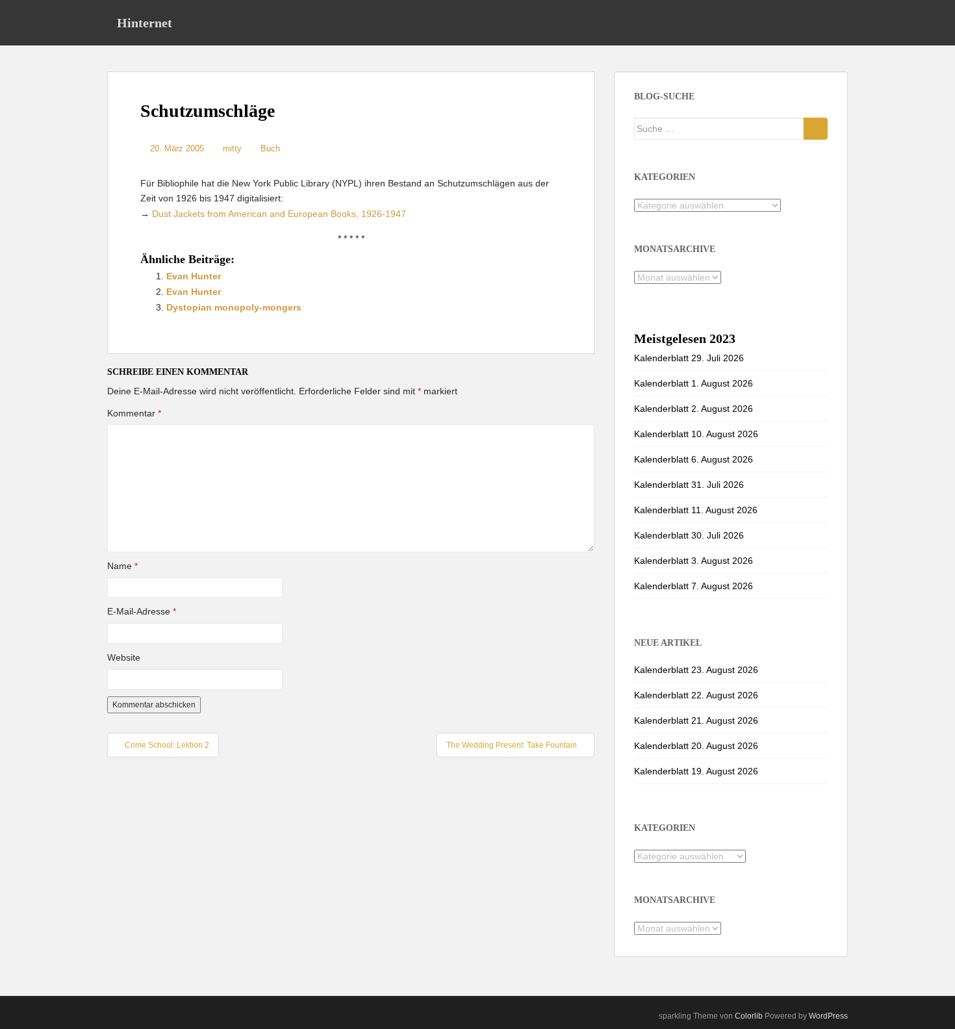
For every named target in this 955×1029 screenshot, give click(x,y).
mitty (232, 148)
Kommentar (134, 413)
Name (122, 566)
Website (123, 657)
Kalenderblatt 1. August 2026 (693, 383)
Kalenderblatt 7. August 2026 (693, 586)
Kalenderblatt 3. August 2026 (693, 560)
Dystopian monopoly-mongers (233, 307)
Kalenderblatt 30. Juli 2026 (689, 535)
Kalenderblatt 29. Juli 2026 (689, 358)
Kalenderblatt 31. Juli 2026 (689, 484)
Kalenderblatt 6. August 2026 (693, 459)
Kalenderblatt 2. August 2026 (693, 408)
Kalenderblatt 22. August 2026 (696, 695)
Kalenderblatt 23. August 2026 (696, 670)
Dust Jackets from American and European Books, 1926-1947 (279, 214)
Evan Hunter (193, 276)
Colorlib (749, 1016)
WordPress (828, 1016)
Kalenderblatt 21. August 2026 (696, 720)
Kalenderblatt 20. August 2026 (696, 746)
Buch (270, 148)
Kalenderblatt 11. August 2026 (696, 510)
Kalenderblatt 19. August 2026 (696, 771)
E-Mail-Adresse (141, 611)
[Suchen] (816, 129)
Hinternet (144, 23)
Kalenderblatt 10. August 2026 (696, 434)
